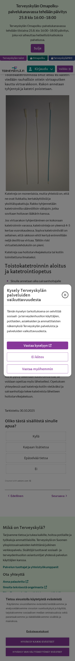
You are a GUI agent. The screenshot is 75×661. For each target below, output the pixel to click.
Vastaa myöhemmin (37, 369)
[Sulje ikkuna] (65, 295)
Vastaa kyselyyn (36, 345)
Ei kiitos (37, 357)
